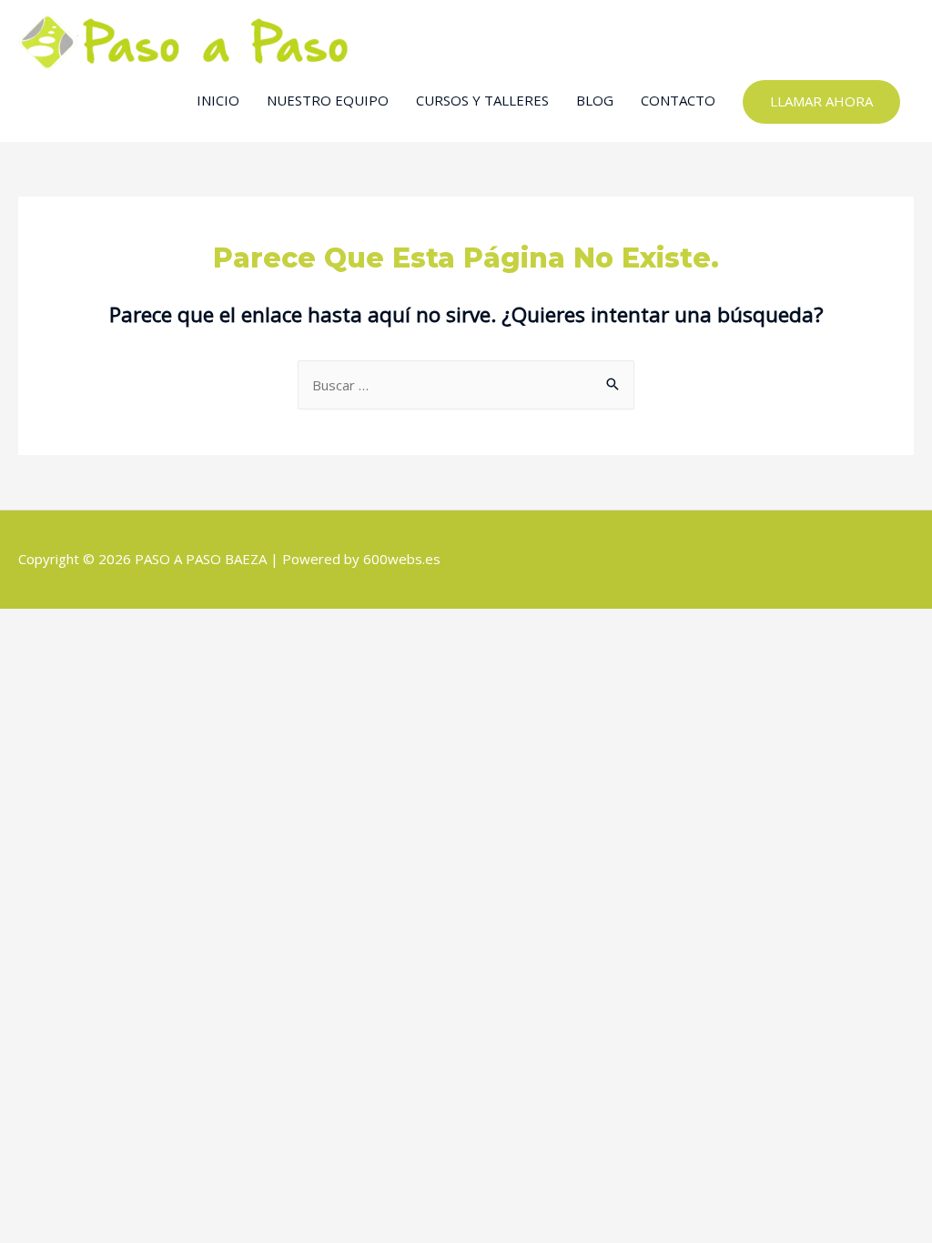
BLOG (594, 100)
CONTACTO (678, 100)
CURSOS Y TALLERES (482, 100)
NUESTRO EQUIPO (328, 100)
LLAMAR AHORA (821, 101)
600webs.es (402, 559)
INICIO (218, 100)
